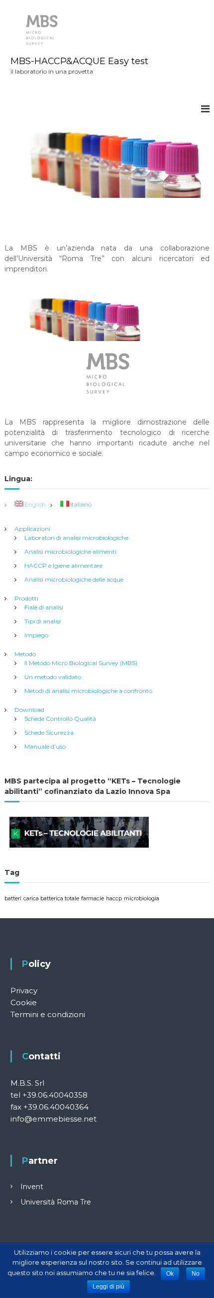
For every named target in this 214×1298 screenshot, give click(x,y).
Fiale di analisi (43, 607)
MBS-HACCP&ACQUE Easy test (79, 61)
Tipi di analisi (42, 621)
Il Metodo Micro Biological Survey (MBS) (80, 663)
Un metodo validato (52, 677)
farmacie (92, 898)
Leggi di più (108, 1286)
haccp (114, 898)
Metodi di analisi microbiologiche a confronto (88, 690)
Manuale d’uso (45, 746)
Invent (31, 1186)
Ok (170, 1273)
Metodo (25, 654)
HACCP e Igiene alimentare (63, 565)
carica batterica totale (51, 898)
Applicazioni (32, 528)
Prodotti (26, 598)
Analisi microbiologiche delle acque (73, 579)
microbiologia (141, 898)
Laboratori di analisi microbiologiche (76, 537)
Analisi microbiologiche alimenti (70, 551)
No (196, 1273)
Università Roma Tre (55, 1202)
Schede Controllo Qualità (60, 718)
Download (29, 709)
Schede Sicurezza (49, 732)
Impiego (36, 635)
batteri (12, 898)
